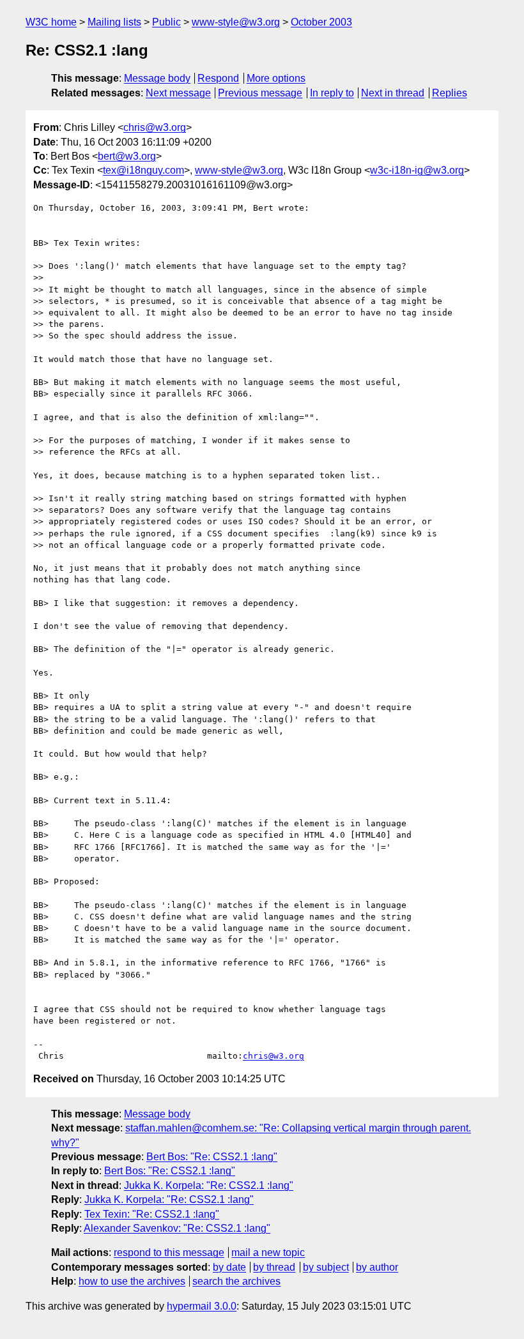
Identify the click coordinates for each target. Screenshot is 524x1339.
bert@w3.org (127, 156)
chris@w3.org (154, 127)
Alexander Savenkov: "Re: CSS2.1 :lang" (177, 1228)
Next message (178, 92)
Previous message (260, 92)
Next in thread (392, 92)
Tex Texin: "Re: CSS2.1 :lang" (151, 1214)
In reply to (332, 92)
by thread (274, 1267)
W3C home (51, 22)
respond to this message (169, 1252)
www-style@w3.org (236, 22)
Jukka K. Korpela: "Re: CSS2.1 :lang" (208, 1185)
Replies (449, 92)
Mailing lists (114, 22)
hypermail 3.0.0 (201, 1306)
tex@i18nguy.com (143, 170)
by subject (326, 1267)
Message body (157, 78)
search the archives (236, 1281)
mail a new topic (268, 1252)
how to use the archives (132, 1281)
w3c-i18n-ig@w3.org (417, 170)
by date (229, 1267)
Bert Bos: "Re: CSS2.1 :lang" (211, 1156)
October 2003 (321, 22)
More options (276, 78)
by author (377, 1267)
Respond (218, 78)
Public (166, 22)
